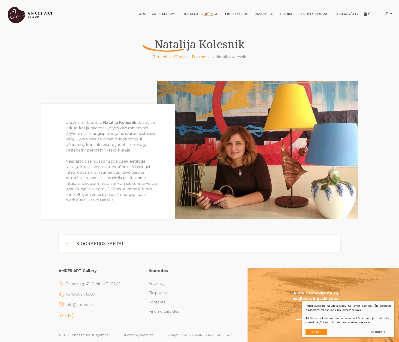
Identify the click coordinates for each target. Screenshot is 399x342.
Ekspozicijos (236, 14)
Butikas (287, 14)
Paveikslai (264, 14)
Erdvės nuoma (314, 14)
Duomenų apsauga (138, 335)
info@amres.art (80, 305)
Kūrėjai (211, 14)
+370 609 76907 (80, 294)
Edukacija (190, 14)
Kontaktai (157, 302)
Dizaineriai (201, 57)
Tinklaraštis (346, 14)
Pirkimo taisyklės (163, 311)
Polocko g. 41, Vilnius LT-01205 (93, 284)
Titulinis (160, 57)
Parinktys (378, 332)
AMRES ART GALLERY (156, 14)
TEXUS (185, 335)
